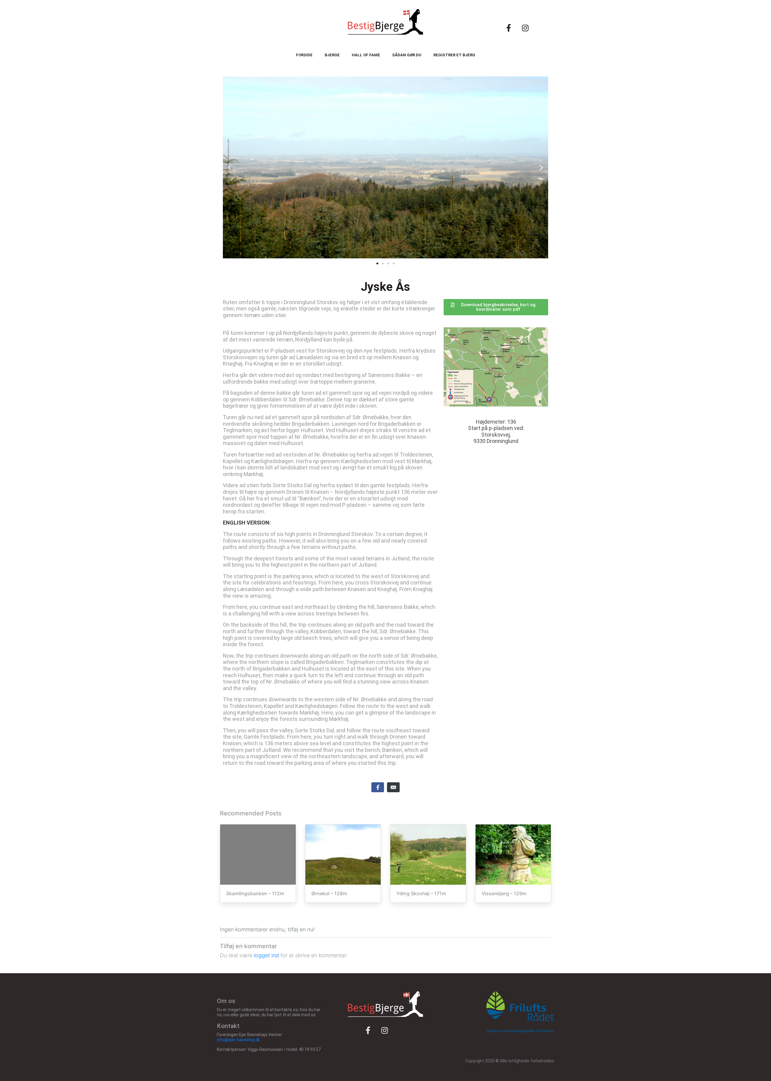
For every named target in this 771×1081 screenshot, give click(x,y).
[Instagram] (525, 27)
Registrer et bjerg (454, 55)
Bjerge (332, 55)
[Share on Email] (393, 787)
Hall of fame (366, 55)
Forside (304, 55)
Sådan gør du (406, 55)
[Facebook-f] (508, 27)
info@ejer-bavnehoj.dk (238, 1039)
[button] (377, 263)
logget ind (266, 955)
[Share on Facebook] (377, 787)
